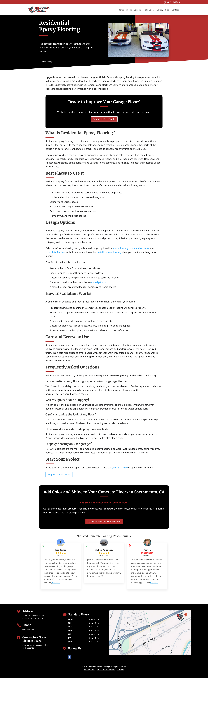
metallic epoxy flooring (109, 252)
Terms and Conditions (106, 669)
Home (121, 10)
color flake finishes (55, 252)
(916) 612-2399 (172, 2)
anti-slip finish (98, 282)
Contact (175, 10)
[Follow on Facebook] (69, 657)
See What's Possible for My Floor (104, 521)
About (129, 10)
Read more (56, 583)
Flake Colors (149, 10)
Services (137, 10)
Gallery (160, 10)
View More (46, 61)
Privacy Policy (89, 669)
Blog (167, 10)
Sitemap (120, 669)
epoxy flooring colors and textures (130, 248)
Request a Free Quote (104, 119)
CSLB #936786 (28, 648)
